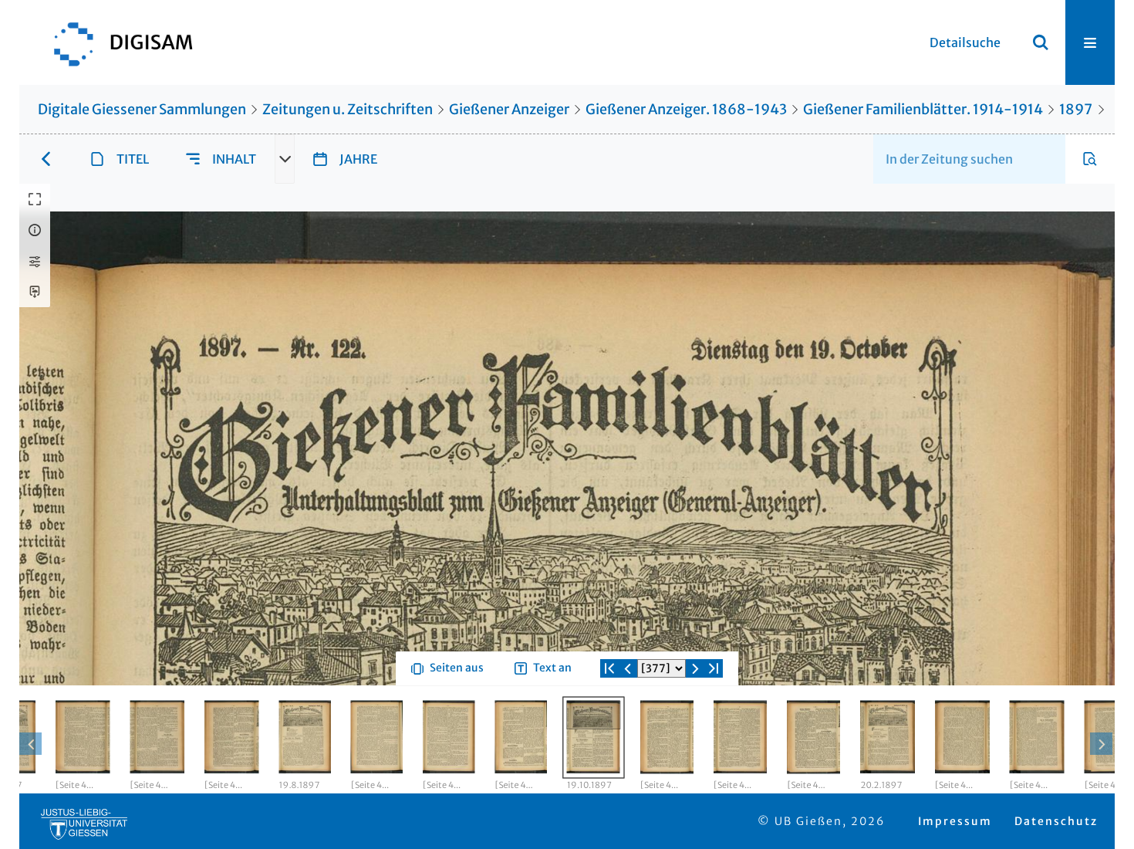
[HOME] (115, 42)
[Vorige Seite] (628, 724)
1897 (1075, 109)
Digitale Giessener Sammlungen (142, 109)
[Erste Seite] (609, 724)
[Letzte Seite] (713, 724)
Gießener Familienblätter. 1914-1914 (923, 109)
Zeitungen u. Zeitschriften (347, 109)
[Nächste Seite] (695, 724)
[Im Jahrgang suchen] (1090, 159)
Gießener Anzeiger (509, 109)
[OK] (1040, 42)
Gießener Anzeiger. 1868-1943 (686, 109)
